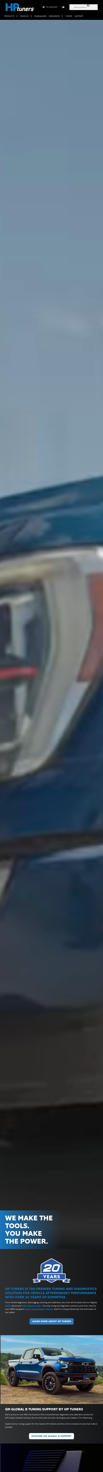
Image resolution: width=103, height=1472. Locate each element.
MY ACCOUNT (51, 7)
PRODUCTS (9, 16)
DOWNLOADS (40, 16)
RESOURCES (54, 16)
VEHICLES (24, 16)
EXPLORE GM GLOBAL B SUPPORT (51, 1436)
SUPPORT (79, 16)
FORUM (68, 16)
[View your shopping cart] (63, 7)
